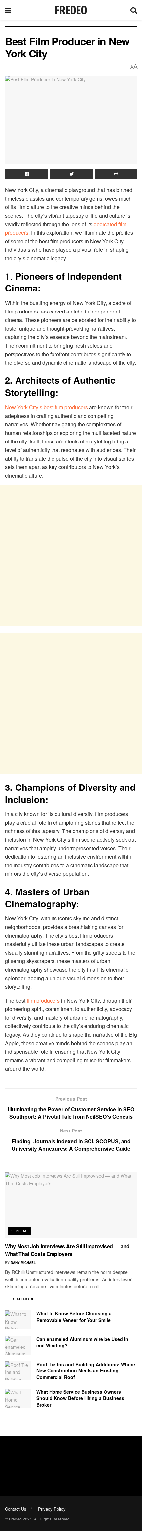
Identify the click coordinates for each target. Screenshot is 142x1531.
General (20, 1230)
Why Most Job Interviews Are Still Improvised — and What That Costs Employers (67, 1249)
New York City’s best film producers (46, 407)
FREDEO (71, 10)
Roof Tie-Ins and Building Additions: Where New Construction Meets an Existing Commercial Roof (85, 1370)
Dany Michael (23, 1263)
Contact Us (15, 1509)
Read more (23, 1298)
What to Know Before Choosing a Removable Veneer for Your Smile (74, 1316)
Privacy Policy (52, 1509)
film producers (43, 1000)
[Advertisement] (71, 555)
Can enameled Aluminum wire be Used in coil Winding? (82, 1342)
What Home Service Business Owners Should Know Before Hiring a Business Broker (80, 1398)
